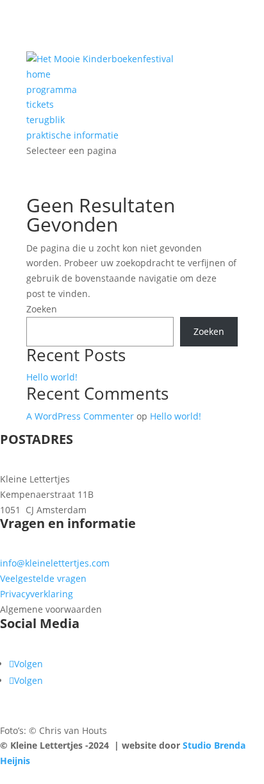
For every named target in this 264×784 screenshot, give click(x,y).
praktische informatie (72, 135)
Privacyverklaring (36, 594)
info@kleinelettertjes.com (55, 563)
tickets (40, 104)
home (38, 74)
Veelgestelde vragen (43, 578)
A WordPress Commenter (80, 416)
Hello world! (52, 377)
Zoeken (41, 309)
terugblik (45, 120)
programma (51, 89)
